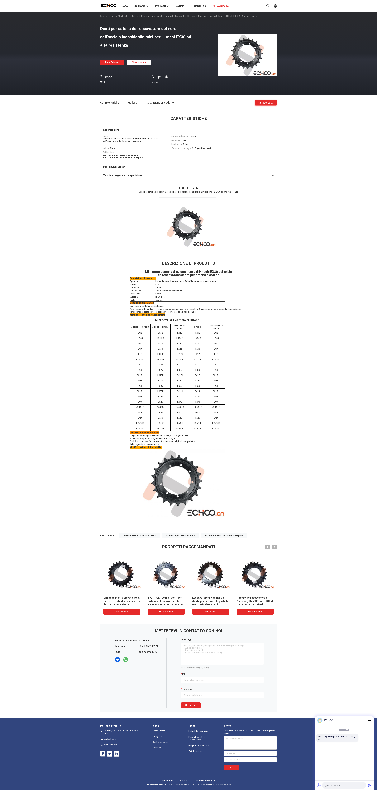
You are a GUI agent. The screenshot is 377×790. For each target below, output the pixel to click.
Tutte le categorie (195, 751)
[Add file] (319, 785)
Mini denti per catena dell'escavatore (135, 16)
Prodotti (112, 16)
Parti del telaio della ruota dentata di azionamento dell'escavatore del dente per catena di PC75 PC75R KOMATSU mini (210, 604)
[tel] (134, 659)
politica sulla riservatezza (204, 780)
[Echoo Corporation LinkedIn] (116, 754)
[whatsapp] (125, 659)
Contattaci (190, 705)
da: (184, 674)
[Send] (369, 785)
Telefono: (187, 689)
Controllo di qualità (160, 742)
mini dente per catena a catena (180, 535)
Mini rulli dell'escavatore (198, 731)
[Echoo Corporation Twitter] (109, 754)
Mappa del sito (168, 780)
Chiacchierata (139, 62)
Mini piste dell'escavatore (198, 746)
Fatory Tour (157, 736)
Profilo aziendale (159, 731)
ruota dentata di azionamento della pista (224, 535)
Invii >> (231, 767)
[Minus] (369, 720)
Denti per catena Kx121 (162, 597)
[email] (117, 659)
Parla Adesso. (112, 62)
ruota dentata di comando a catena (139, 535)
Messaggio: (188, 639)
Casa (102, 16)
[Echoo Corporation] (109, 5)
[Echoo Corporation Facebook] (102, 754)
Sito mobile (184, 780)
